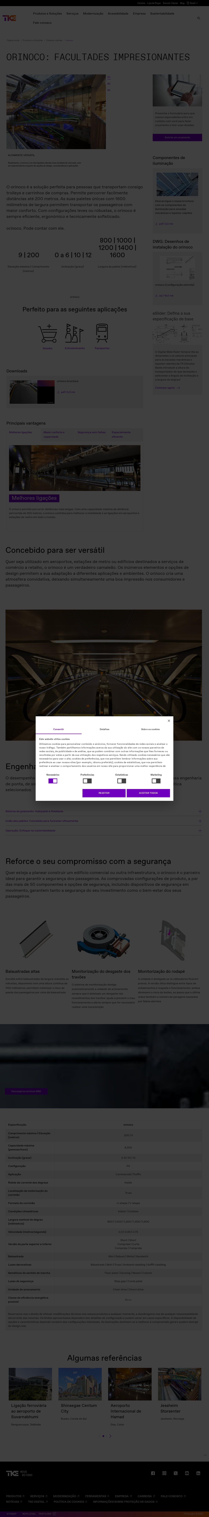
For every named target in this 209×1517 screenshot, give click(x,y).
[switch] (87, 780)
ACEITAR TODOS (148, 793)
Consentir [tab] (58, 729)
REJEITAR (104, 793)
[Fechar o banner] (169, 721)
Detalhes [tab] (104, 729)
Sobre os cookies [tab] (150, 729)
